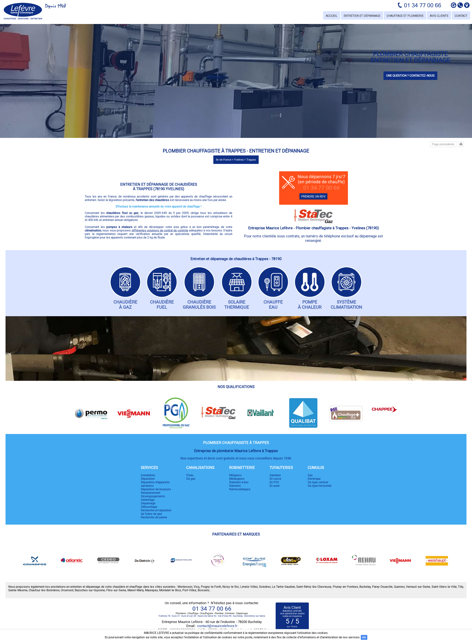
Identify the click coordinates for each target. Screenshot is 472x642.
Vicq (196, 586)
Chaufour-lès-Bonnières (44, 590)
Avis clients (439, 16)
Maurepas (151, 590)
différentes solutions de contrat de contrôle (160, 230)
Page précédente (443, 144)
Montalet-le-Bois (170, 590)
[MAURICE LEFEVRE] (23, 11)
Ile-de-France (223, 159)
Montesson (185, 586)
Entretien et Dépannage (362, 16)
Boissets (203, 590)
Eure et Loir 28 (188, 616)
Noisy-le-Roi (230, 586)
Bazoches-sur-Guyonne (90, 590)
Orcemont (67, 590)
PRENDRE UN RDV (313, 196)
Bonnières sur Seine (254, 616)
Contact (461, 16)
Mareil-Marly (135, 590)
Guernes (399, 586)
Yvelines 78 (164, 616)
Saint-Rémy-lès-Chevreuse (313, 586)
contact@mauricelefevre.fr (217, 626)
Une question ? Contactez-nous (410, 75)
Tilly (460, 586)
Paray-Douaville (382, 586)
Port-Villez (189, 590)
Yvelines (239, 159)
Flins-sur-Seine (116, 590)
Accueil (331, 16)
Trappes (251, 159)
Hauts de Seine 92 (207, 616)
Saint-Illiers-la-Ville (444, 586)
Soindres (265, 586)
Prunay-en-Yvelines (345, 586)
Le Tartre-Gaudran (283, 586)
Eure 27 (176, 616)
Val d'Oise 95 (225, 616)
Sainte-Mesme (17, 590)
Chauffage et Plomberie (405, 16)
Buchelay (365, 586)
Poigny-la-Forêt (211, 586)
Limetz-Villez (249, 586)
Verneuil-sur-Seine (418, 586)
